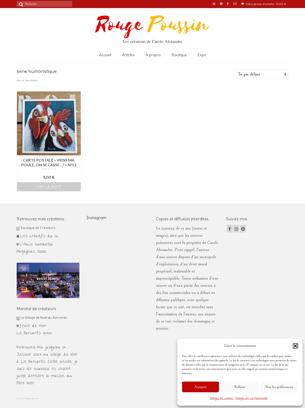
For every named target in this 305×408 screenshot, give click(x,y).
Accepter (200, 387)
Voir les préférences (279, 387)
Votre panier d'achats (265, 4)
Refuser (239, 387)
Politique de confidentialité (252, 398)
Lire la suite (49, 186)
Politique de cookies (221, 398)
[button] (295, 345)
